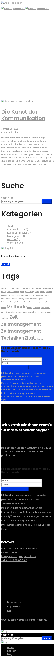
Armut (12, 288)
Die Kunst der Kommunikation (23, 115)
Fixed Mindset (13, 292)
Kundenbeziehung (19, 232)
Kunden (4, 298)
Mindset (13, 239)
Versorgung (46, 312)
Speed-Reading (8, 312)
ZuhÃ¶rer (39, 339)
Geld (11, 226)
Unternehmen (22, 312)
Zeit (14, 317)
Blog (9, 75)
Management (16, 236)
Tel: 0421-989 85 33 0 (14, 560)
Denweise (48, 288)
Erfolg (3, 292)
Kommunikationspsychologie (36, 295)
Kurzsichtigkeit (36, 298)
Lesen (3, 308)
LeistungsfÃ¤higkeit (41, 302)
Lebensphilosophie (23, 302)
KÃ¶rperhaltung (8, 302)
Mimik (29, 308)
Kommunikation (10, 132)
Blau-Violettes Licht (24, 288)
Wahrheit (5, 318)
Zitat (30, 338)
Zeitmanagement (21, 324)
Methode (17, 307)
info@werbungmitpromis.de (18, 556)
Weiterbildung (16, 242)
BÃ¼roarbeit (38, 288)
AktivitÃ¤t (5, 288)
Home (10, 72)
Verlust (37, 312)
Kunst (27, 298)
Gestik (42, 292)
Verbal (31, 312)
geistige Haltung (27, 292)
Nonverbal (45, 308)
